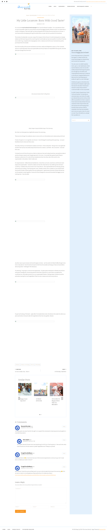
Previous (19, 398)
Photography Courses (83, 6)
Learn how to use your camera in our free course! (96, 1)
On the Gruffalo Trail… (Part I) (22, 370)
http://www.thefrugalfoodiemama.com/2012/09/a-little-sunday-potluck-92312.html (35, 475)
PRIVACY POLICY (16, 529)
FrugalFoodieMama (26, 453)
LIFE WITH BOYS (40, 17)
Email (35, 506)
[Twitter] (5, 1)
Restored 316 (102, 529)
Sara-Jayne (26, 439)
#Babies (18, 364)
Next (62, 398)
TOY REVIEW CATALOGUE (28, 529)
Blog (55, 6)
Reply (64, 426)
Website (53, 506)
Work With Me (71, 6)
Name (17, 506)
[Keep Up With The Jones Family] (24, 6)
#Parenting (37, 364)
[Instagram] (7, 1)
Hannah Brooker (26, 426)
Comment (18, 488)
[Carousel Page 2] (41, 414)
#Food (32, 364)
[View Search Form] (91, 6)
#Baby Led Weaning (25, 364)
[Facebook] (2, 1)
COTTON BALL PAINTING (60, 370)
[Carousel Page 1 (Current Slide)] (40, 414)
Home (50, 6)
